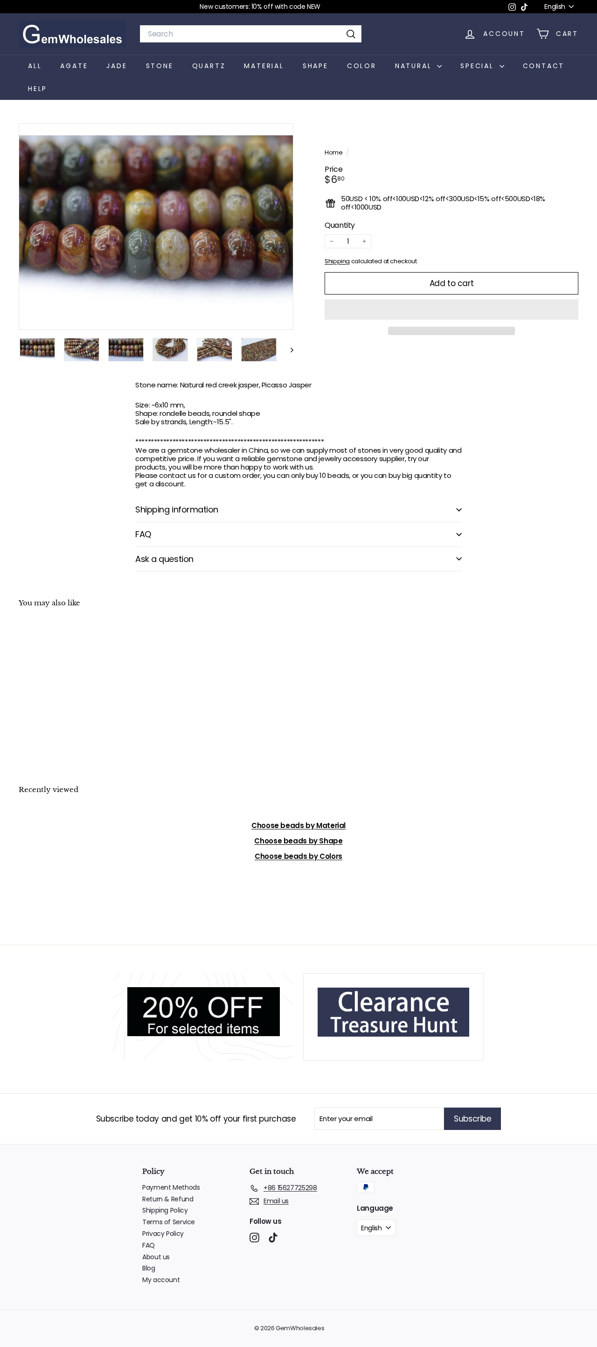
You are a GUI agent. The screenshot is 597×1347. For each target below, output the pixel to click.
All (35, 65)
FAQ (143, 534)
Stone (160, 65)
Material (264, 65)
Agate (74, 65)
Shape (315, 65)
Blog (148, 1268)
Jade (116, 65)
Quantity (340, 225)
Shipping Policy (164, 1210)
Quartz (209, 65)
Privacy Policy (163, 1233)
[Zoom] (156, 226)
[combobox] (250, 33)
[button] (451, 309)
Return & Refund (167, 1199)
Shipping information (176, 509)
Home (334, 152)
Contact (544, 65)
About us (156, 1257)
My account (161, 1279)
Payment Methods (171, 1187)
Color (361, 65)
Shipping (337, 261)
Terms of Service (168, 1222)
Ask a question (164, 559)
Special (478, 65)
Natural (415, 65)
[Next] (287, 350)
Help (37, 88)
